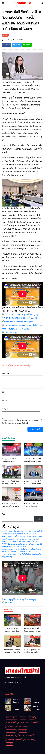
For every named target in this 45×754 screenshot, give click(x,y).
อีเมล (4, 401)
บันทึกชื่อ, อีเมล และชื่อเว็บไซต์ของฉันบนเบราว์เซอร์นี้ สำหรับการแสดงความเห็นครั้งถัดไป (22, 421)
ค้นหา (4, 514)
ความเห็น (5, 373)
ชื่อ (3, 392)
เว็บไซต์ (5, 409)
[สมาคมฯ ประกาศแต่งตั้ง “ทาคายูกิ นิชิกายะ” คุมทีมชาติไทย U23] (33, 472)
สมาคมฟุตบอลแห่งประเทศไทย (19, 366)
